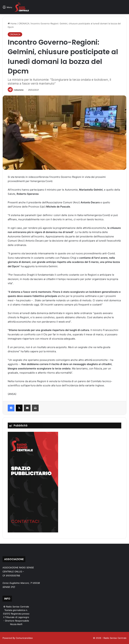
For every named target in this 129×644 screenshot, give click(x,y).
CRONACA (23, 23)
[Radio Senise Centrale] (22, 7)
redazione (19, 90)
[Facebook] (11, 408)
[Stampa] (35, 408)
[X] (19, 408)
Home (13, 23)
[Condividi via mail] (27, 408)
